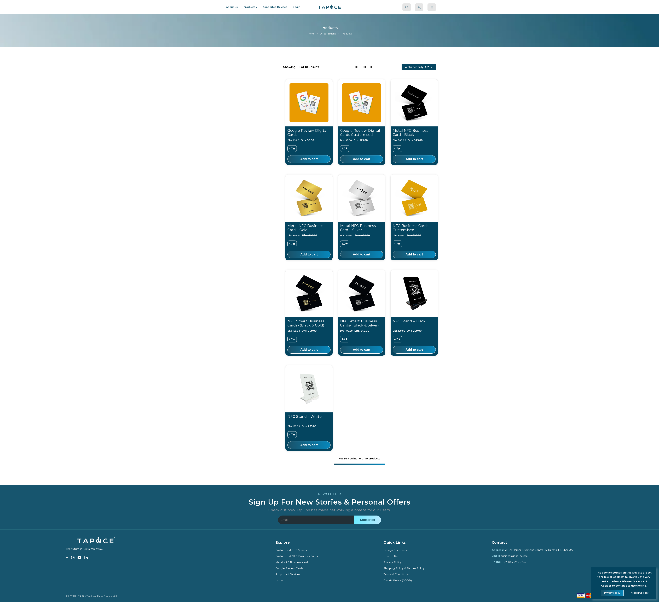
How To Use (391, 556)
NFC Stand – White (304, 416)
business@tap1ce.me (514, 556)
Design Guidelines (395, 550)
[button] (431, 7)
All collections (328, 33)
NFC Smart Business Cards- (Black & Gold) (305, 323)
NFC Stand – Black (409, 321)
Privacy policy (612, 593)
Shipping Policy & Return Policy (404, 568)
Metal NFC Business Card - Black (411, 132)
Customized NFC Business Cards (296, 556)
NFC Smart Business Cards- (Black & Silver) (359, 323)
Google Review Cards (289, 568)
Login (279, 580)
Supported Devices (287, 574)
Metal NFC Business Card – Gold (305, 228)
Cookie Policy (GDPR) (398, 580)
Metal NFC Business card (291, 562)
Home (311, 33)
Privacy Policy (393, 562)
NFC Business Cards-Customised (411, 228)
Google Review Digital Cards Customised (360, 132)
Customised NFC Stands (291, 550)
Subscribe (367, 520)
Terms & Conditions (396, 574)
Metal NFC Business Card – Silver (358, 228)
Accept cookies (640, 593)
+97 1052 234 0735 (514, 562)
